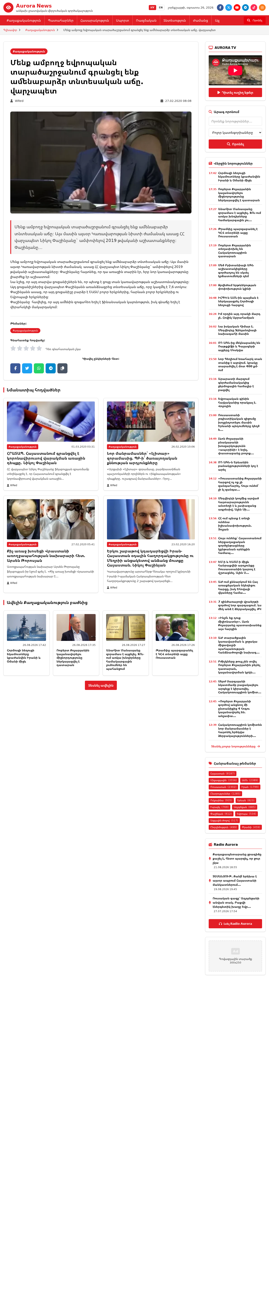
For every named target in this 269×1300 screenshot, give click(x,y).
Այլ (217, 20)
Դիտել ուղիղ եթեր (237, 92)
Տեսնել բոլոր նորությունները (233, 746)
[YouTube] (237, 7)
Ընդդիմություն (223, 827)
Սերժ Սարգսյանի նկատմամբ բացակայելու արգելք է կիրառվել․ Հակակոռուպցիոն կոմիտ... (239, 686)
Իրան (250, 787)
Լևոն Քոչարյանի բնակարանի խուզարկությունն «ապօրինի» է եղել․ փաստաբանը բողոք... (236, 445)
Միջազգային (223, 780)
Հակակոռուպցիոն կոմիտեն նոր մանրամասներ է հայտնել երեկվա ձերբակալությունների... (240, 730)
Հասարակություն (94, 20)
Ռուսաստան (223, 787)
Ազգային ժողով (224, 820)
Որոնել (238, 144)
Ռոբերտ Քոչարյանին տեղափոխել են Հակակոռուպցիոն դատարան (234, 250)
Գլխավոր (10, 30)
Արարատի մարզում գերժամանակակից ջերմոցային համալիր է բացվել (236, 384)
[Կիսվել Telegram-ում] (51, 368)
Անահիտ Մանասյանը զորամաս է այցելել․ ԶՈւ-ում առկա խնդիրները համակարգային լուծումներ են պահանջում (125, 659)
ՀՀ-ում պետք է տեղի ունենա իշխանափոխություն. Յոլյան (235, 523)
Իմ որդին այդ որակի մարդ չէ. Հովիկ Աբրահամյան (239, 315)
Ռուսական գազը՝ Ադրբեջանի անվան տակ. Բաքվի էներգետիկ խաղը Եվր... (236, 902)
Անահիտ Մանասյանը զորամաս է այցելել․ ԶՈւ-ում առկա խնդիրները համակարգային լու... (239, 214)
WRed (19, 101)
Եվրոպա (246, 814)
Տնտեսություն (175, 20)
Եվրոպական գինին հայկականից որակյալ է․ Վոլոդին (237, 402)
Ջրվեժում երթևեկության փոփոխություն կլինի (237, 287)
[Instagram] (262, 7)
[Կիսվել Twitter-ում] (27, 368)
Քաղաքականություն (24, 20)
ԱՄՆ (250, 780)
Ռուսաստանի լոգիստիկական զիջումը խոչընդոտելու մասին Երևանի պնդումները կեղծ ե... (239, 422)
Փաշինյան (221, 814)
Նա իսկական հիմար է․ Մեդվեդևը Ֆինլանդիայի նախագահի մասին (237, 330)
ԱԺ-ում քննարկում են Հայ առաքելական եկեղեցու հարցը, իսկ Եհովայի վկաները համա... (238, 587)
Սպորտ (122, 20)
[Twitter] (228, 7)
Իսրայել (219, 807)
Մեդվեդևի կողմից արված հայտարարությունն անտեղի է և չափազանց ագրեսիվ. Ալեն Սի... (238, 503)
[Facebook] (220, 7)
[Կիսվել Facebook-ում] (15, 368)
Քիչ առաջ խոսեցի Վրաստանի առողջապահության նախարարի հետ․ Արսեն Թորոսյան (46, 555)
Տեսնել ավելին (100, 685)
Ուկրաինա (221, 800)
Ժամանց (200, 20)
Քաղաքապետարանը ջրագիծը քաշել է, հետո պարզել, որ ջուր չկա (237, 858)
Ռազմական (146, 20)
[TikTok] (254, 7)
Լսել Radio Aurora (238, 924)
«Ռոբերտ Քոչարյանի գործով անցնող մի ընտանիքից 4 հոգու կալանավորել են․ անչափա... (234, 708)
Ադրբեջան (245, 807)
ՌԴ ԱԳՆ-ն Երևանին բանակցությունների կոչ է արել (238, 465)
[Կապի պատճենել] (62, 368)
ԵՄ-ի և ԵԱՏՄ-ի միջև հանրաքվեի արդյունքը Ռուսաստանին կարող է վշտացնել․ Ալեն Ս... (236, 567)
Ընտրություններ (225, 793)
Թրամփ (251, 827)
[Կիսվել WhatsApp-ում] (39, 368)
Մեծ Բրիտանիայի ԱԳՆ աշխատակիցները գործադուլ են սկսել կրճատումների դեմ (236, 270)
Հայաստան (222, 773)
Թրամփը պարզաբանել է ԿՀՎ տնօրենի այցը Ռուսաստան (174, 654)
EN (161, 7)
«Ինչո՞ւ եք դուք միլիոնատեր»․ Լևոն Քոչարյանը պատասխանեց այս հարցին (239, 623)
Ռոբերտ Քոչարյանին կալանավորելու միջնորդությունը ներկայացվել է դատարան (73, 657)
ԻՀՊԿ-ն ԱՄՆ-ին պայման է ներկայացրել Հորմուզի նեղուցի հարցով (238, 301)
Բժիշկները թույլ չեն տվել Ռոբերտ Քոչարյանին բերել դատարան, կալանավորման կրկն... (239, 666)
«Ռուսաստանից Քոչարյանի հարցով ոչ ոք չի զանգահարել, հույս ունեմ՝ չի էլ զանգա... (240, 483)
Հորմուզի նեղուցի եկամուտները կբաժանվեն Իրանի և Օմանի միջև (24, 655)
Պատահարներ (61, 20)
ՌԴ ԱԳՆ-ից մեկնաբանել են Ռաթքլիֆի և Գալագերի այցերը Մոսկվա (239, 346)
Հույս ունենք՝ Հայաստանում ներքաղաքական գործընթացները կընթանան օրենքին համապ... (239, 545)
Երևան (245, 800)
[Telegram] (245, 7)
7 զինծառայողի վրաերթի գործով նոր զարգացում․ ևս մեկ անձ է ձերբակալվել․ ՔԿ (239, 605)
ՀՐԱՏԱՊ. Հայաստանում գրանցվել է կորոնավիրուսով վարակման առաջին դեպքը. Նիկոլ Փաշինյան (46, 458)
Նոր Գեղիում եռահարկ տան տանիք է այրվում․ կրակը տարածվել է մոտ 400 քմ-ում (240, 364)
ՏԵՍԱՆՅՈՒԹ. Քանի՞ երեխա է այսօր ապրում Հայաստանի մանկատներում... (235, 880)
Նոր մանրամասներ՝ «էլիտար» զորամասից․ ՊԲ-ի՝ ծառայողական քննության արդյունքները (142, 458)
